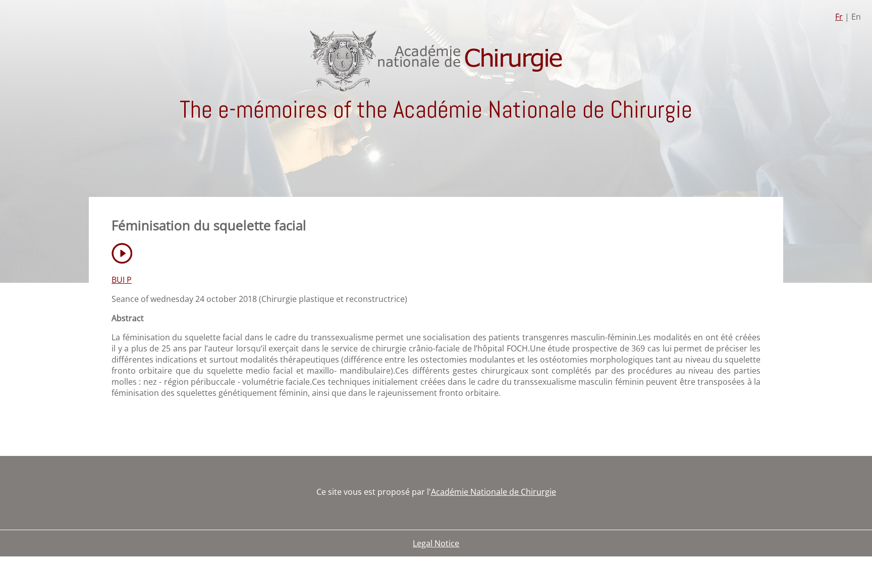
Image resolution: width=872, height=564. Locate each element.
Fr (839, 16)
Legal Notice (436, 543)
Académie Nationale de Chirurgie (493, 491)
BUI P (122, 279)
